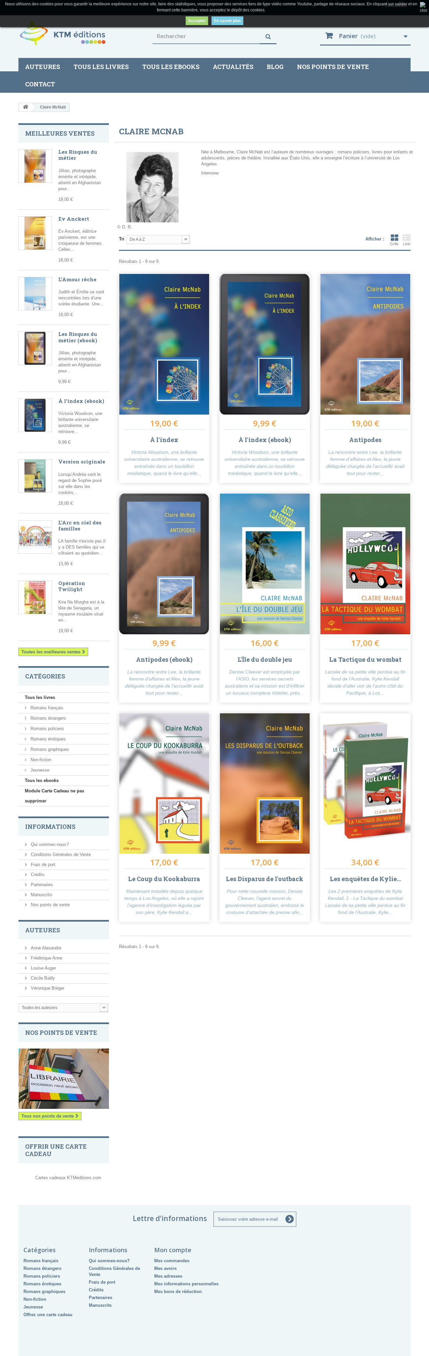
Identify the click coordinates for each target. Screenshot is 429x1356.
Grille (394, 244)
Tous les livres (101, 67)
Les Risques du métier (77, 154)
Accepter (197, 20)
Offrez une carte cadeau (47, 1314)
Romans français (46, 707)
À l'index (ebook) (81, 401)
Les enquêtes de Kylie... (365, 878)
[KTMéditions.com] (80, 33)
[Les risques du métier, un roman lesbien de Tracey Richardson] (35, 166)
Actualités (233, 67)
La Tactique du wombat (365, 659)
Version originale (81, 461)
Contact (40, 84)
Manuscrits (40, 894)
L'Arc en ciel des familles (80, 525)
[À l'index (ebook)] (265, 344)
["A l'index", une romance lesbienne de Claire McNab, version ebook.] (35, 415)
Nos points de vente (333, 67)
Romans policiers (46, 728)
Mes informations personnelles (186, 1283)
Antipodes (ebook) (164, 659)
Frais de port (42, 864)
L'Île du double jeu (265, 659)
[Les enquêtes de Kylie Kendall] (365, 783)
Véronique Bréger (46, 988)
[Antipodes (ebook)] (164, 564)
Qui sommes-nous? (49, 844)
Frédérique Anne (45, 957)
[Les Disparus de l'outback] (265, 783)
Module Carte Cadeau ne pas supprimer (54, 795)
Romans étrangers (47, 718)
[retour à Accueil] (25, 107)
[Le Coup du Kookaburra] (164, 783)
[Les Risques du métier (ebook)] (35, 348)
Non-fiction (40, 759)
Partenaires (41, 884)
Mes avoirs (165, 1268)
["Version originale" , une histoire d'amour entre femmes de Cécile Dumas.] (35, 476)
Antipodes (365, 439)
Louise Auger (42, 968)
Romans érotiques (47, 738)
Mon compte (172, 1250)
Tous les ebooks (170, 67)
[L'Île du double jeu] (265, 564)
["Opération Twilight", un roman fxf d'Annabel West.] (35, 597)
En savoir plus (227, 20)
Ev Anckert (73, 218)
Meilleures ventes (60, 133)
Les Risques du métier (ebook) (77, 337)
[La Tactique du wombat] (365, 564)
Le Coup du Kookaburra (164, 878)
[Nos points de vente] (63, 1079)
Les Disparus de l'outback (264, 878)
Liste (407, 244)
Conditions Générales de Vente (60, 854)
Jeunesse (39, 770)
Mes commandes (171, 1260)
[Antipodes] (365, 344)
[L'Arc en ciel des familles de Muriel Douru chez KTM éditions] (35, 537)
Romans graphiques (49, 749)
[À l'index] (164, 344)
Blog (275, 67)
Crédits (37, 874)
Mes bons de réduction (178, 1291)
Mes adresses (168, 1276)
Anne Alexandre (45, 947)
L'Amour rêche (77, 279)
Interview (210, 172)
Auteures (42, 67)
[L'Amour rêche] (35, 293)
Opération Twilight (71, 586)
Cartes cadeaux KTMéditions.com (68, 1177)
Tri (121, 238)
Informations (50, 827)
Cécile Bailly (42, 978)
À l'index (164, 439)
